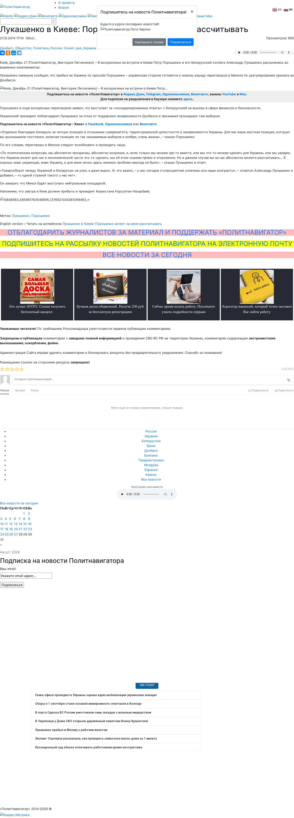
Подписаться (180, 42)
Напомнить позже (149, 42)
